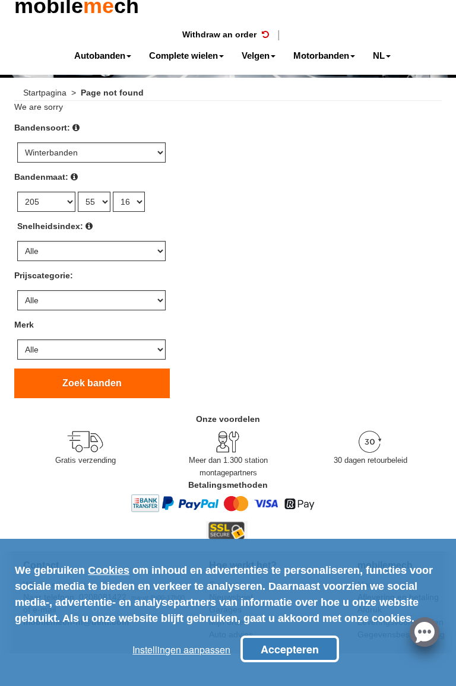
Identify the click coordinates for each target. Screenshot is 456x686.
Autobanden (99, 55)
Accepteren (290, 649)
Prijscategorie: (43, 275)
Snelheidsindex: (50, 226)
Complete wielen (183, 55)
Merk (24, 324)
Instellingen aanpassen (181, 649)
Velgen (256, 55)
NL (379, 55)
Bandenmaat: (41, 177)
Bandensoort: (42, 127)
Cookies (108, 570)
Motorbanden (321, 55)
